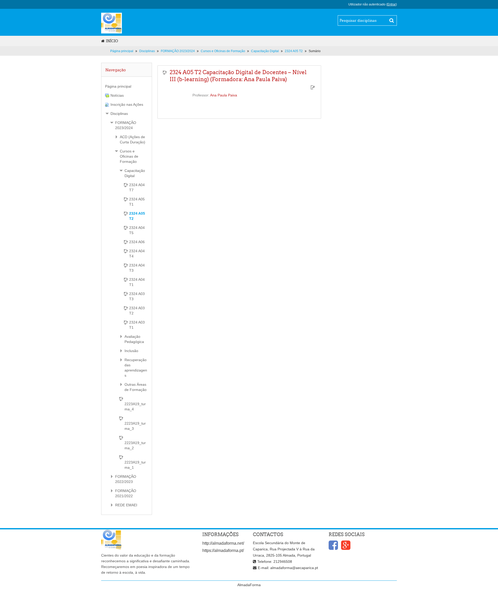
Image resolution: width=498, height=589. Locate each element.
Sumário (315, 51)
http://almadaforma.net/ (223, 543)
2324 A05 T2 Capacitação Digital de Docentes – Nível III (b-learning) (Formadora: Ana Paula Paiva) (238, 76)
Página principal (118, 86)
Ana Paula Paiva (223, 95)
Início (112, 41)
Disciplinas (119, 113)
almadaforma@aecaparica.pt (294, 568)
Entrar (391, 4)
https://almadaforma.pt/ (223, 550)
